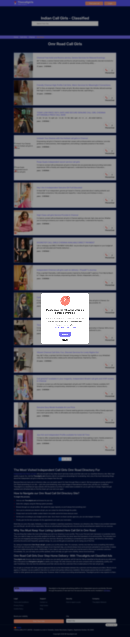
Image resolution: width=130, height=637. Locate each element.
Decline (65, 340)
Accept (65, 334)
